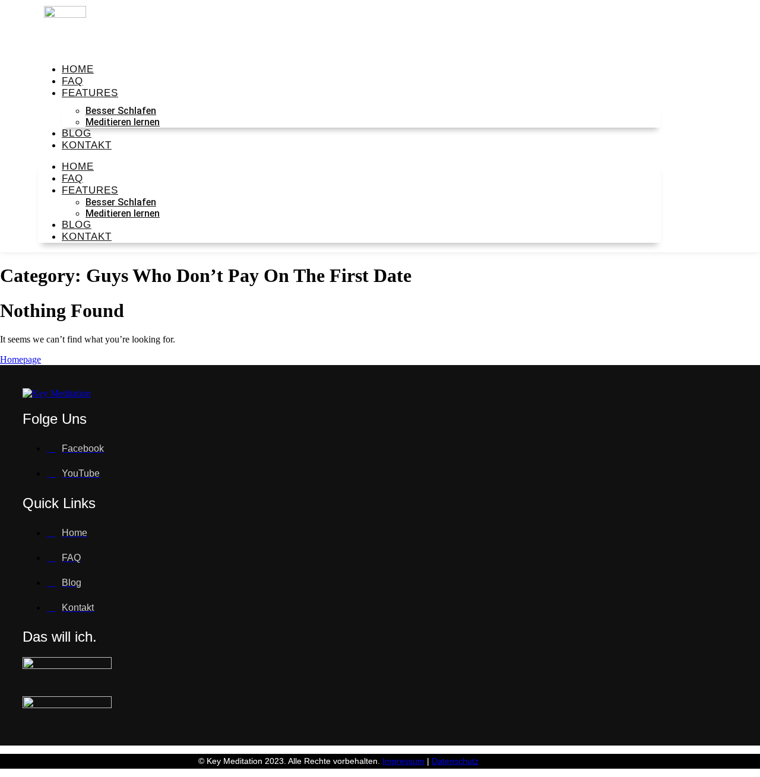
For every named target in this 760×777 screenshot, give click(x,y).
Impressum (403, 761)
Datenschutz (455, 761)
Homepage (20, 359)
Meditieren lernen (123, 122)
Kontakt (87, 145)
